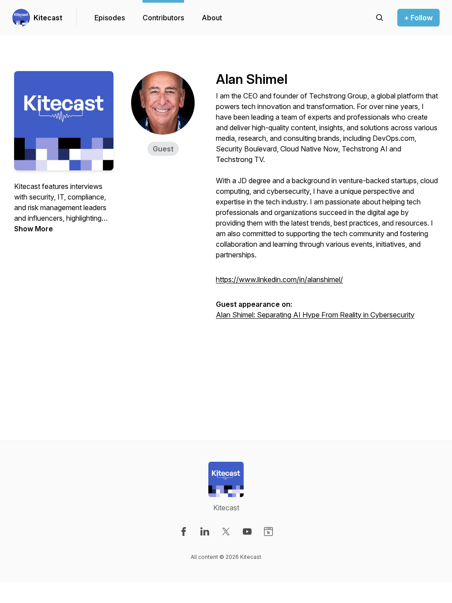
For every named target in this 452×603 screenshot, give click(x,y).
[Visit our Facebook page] (183, 531)
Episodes (109, 17)
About (212, 17)
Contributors (163, 17)
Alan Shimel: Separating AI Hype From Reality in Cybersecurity (315, 314)
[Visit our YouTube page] (247, 531)
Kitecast (48, 17)
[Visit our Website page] (268, 531)
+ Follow (418, 17)
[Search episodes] (379, 17)
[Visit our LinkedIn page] (204, 531)
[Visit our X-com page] (226, 531)
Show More (33, 228)
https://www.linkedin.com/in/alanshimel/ (279, 279)
